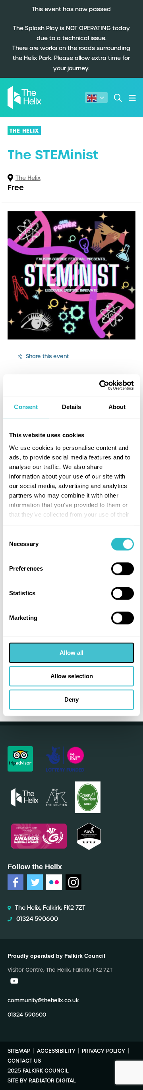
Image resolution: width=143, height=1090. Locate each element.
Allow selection (71, 676)
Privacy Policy (103, 1050)
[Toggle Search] (118, 97)
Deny (71, 699)
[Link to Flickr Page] (54, 882)
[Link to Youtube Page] (14, 981)
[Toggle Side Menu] (132, 97)
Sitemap (19, 1050)
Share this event (46, 356)
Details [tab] (71, 406)
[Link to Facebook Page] (15, 882)
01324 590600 (37, 918)
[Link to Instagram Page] (73, 882)
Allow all (71, 652)
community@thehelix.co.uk (43, 1000)
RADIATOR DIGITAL (52, 1080)
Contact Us (24, 1060)
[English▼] (96, 97)
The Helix (28, 177)
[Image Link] (20, 759)
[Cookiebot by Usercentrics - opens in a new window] (101, 385)
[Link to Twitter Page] (35, 882)
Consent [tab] (26, 406)
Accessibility (56, 1050)
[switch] (122, 568)
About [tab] (117, 406)
